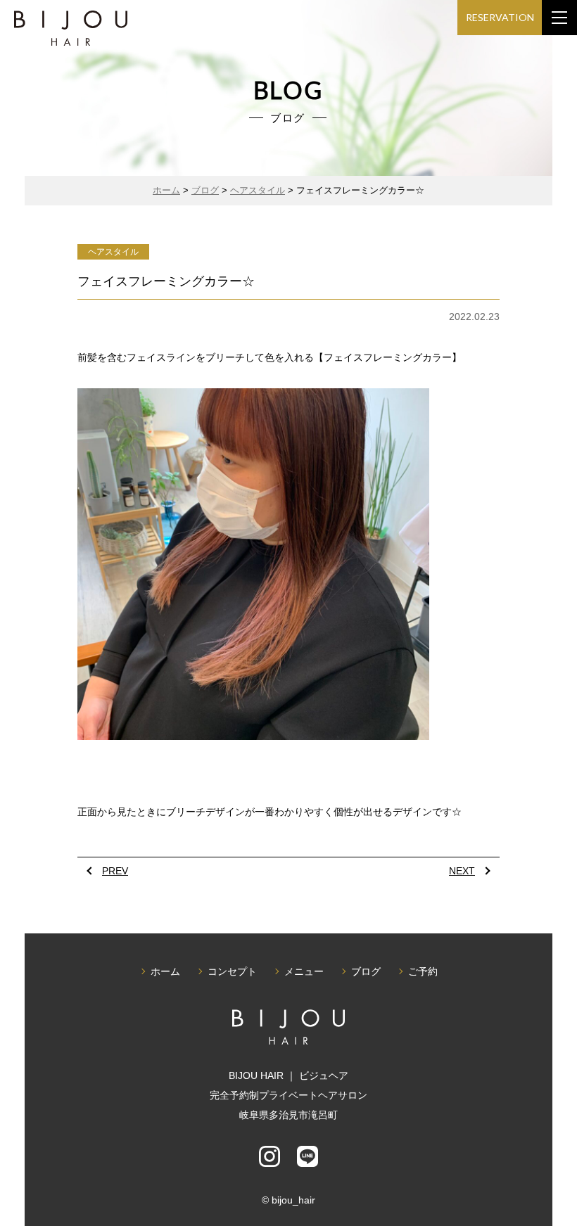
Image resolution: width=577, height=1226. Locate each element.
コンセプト (232, 971)
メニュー (304, 971)
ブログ (366, 971)
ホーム (165, 971)
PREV (115, 870)
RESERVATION (500, 17)
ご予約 (423, 971)
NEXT (462, 870)
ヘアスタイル (113, 252)
